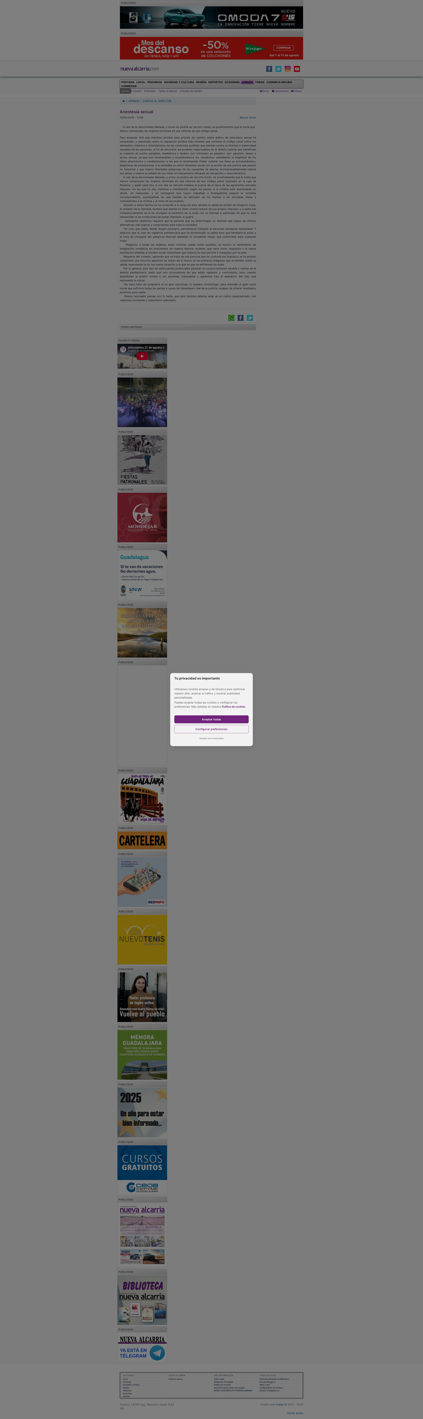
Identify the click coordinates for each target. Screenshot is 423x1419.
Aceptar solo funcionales (211, 738)
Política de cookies (233, 706)
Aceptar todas (211, 719)
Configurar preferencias (211, 729)
